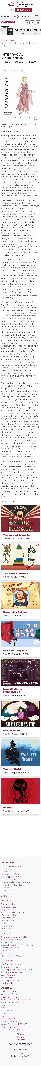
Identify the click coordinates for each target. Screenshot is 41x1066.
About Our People (10, 997)
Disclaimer (24, 1059)
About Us (6, 988)
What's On (8, 501)
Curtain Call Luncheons (12, 912)
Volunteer (6, 1013)
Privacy (15, 1059)
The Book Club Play (15, 573)
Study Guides (7, 983)
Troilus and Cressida (16, 535)
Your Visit (6, 933)
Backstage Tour (8, 907)
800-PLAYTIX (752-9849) (15, 16)
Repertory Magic (9, 918)
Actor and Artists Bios (11, 1021)
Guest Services (8, 953)
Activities (6, 900)
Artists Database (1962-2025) (14, 1024)
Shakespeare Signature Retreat (16, 937)
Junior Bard (7, 929)
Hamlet (8, 807)
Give (11, 10)
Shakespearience (9, 967)
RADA (6, 888)
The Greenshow (8, 904)
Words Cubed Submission (13, 1030)
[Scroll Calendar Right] (32, 22)
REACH (4, 923)
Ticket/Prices (9, 893)
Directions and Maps (11, 956)
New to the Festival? (10, 948)
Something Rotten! (15, 612)
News (12, 40)
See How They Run (15, 650)
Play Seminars (8, 910)
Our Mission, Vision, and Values (16, 1000)
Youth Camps (7, 978)
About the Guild (9, 1019)
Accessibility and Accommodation (17, 945)
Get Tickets (24, 10)
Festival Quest (8, 926)
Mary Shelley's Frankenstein (12, 690)
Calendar (8, 22)
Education (7, 960)
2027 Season (7, 896)
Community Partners (11, 940)
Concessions (7, 942)
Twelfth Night (12, 769)
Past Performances (10, 1027)
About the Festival (10, 994)
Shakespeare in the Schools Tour (17, 970)
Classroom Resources (11, 972)
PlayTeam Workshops (11, 964)
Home (4, 40)
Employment (7, 1010)
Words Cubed (9, 890)
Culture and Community (12, 1002)
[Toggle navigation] (36, 16)
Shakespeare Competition (14, 980)
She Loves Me (12, 730)
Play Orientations (9, 915)
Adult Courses (8, 975)
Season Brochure (9, 991)
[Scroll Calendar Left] (27, 22)
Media (4, 1016)
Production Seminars (11, 920)
